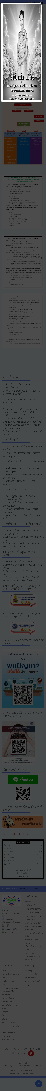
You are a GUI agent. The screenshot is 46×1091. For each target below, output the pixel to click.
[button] (41, 3)
